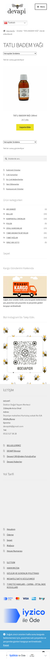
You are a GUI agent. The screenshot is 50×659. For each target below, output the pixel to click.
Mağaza (10, 545)
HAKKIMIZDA (13, 567)
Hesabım (11, 529)
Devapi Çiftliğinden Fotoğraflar (21, 456)
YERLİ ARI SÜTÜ (12, 242)
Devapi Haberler (14, 461)
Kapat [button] (6, 645)
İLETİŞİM (11, 562)
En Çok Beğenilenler (14, 179)
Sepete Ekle (25, 127)
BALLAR (9, 214)
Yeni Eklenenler (12, 184)
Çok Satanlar (12, 174)
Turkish (11, 22)
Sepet (9, 540)
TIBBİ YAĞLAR (12, 237)
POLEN (9, 223)
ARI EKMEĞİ (11, 209)
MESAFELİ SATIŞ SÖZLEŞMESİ (21, 578)
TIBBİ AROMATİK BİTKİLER (17, 233)
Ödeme (10, 534)
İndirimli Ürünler (13, 170)
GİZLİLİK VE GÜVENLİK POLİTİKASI (23, 573)
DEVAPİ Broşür (14, 450)
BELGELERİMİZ (14, 445)
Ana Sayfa (10, 31)
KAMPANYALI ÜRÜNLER (15, 218)
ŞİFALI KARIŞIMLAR (14, 228)
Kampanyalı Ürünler (14, 189)
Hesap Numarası (14, 551)
